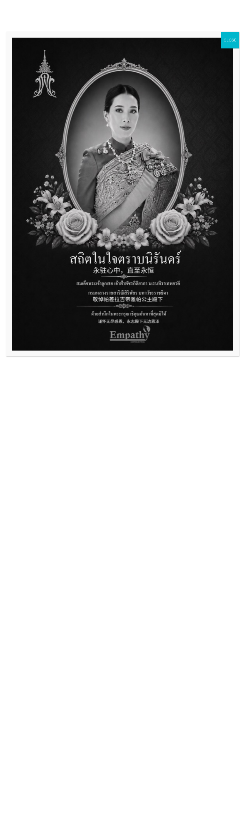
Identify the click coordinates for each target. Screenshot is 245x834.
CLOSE (230, 40)
